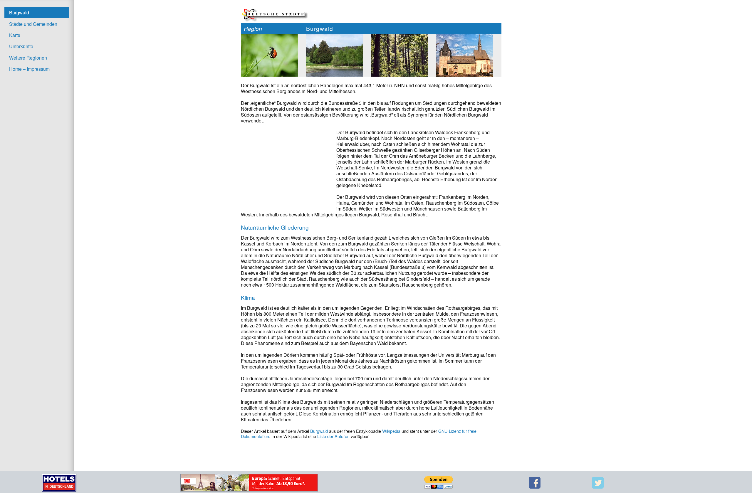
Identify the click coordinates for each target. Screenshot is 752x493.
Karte (14, 35)
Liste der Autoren (333, 436)
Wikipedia (391, 431)
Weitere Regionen (28, 57)
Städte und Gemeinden (33, 24)
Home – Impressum (29, 68)
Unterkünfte (21, 46)
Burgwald (19, 12)
